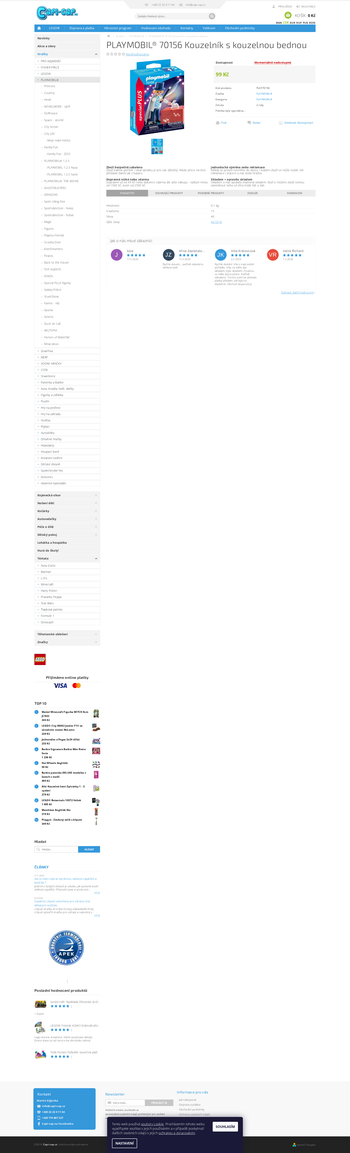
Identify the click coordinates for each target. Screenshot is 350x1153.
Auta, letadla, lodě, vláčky (57, 389)
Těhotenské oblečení (52, 634)
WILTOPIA (50, 330)
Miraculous (51, 344)
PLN (305, 23)
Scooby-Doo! (52, 242)
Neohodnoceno (137, 54)
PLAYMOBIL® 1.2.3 (56, 161)
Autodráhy (47, 433)
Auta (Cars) (48, 565)
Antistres (47, 477)
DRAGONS (51, 194)
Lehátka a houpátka (52, 542)
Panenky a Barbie (52, 382)
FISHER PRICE (50, 67)
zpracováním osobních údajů (121, 1114)
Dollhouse (51, 113)
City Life (49, 134)
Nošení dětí (45, 503)
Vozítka (45, 420)
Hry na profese (50, 408)
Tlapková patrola (51, 609)
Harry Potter (49, 591)
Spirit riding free (54, 201)
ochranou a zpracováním (177, 1133)
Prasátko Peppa (51, 597)
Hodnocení (294, 193)
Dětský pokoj (47, 535)
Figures (49, 229)
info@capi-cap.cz (53, 1106)
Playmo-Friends (54, 235)
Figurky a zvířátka (52, 395)
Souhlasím (225, 1126)
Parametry (127, 193)
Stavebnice (48, 376)
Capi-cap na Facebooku (58, 1123)
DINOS (48, 276)
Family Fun (51, 147)
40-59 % (216, 222)
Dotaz (257, 123)
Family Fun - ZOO (58, 154)
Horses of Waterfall (56, 337)
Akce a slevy (46, 46)
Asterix (48, 317)
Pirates (48, 256)
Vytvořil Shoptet (306, 1145)
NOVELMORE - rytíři (57, 106)
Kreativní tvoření (51, 458)
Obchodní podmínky (240, 28)
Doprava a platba (81, 28)
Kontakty (186, 28)
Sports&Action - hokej (58, 208)
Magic (48, 222)
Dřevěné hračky (51, 439)
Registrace (308, 6)
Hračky (42, 54)
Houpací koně (50, 452)
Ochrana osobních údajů (194, 1114)
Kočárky (43, 511)
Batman (46, 572)
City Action (51, 127)
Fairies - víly (51, 303)
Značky (42, 642)
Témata (42, 558)
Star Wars (47, 603)
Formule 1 (47, 616)
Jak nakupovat (187, 1100)
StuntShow (51, 296)
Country (49, 93)
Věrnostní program (117, 28)
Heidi (47, 99)
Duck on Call (52, 324)
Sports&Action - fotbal (59, 215)
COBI (44, 370)
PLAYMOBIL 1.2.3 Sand (62, 174)
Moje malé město (58, 140)
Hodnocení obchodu (156, 28)
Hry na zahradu (51, 414)
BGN (279, 23)
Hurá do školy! (48, 550)
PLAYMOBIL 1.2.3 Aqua (62, 167)
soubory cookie (152, 1124)
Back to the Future (56, 262)
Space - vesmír (54, 120)
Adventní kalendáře (53, 483)
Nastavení (124, 1143)
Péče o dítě (45, 527)
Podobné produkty (211, 193)
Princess (49, 86)
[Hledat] (212, 16)
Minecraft (47, 584)
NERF (44, 357)
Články (41, 867)
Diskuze (253, 193)
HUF (299, 23)
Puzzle (45, 401)
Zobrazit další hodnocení (297, 292)
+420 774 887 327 (52, 1118)
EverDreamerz (53, 249)
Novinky (43, 38)
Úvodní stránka (39, 28)
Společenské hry (52, 470)
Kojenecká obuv (49, 495)
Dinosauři (47, 622)
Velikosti (209, 28)
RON (312, 23)
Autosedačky (47, 519)
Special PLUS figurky (57, 283)
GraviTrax (47, 351)
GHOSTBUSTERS (55, 188)
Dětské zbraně (50, 464)
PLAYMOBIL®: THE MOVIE (61, 181)
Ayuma (48, 310)
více (97, 892)
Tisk (223, 123)
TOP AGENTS (52, 269)
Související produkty (169, 193)
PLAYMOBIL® (50, 80)
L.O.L (44, 578)
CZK (286, 22)
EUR (292, 23)
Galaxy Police (52, 289)
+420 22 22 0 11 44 (53, 1112)
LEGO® (54, 28)
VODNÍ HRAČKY (51, 363)
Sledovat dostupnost (298, 123)
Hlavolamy (47, 445)
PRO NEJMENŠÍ (51, 61)
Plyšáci (45, 426)
